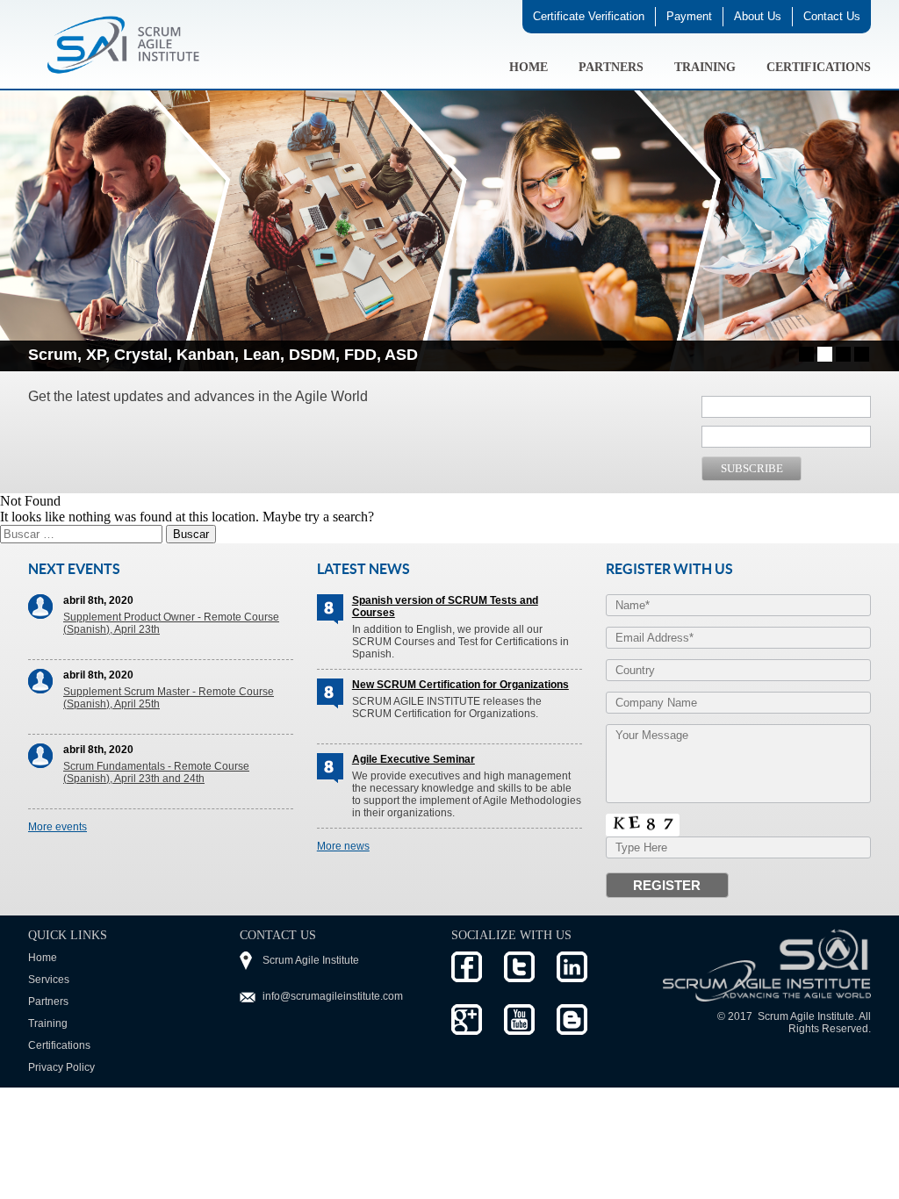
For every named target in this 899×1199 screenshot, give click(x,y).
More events (57, 827)
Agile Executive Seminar (413, 759)
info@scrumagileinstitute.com (333, 996)
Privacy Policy (61, 1067)
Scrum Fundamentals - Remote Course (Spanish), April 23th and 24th (156, 772)
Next (848, 355)
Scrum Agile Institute (311, 960)
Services (48, 979)
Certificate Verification (588, 16)
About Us (757, 16)
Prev (51, 355)
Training (705, 67)
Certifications (818, 67)
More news (343, 846)
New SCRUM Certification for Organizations (460, 684)
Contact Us (831, 16)
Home (528, 67)
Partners (611, 67)
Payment (689, 16)
